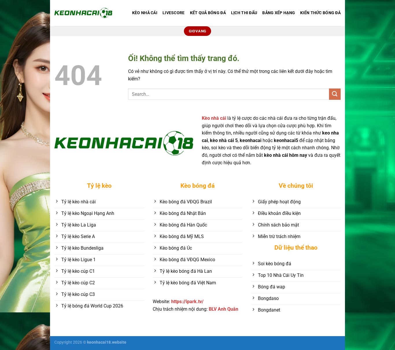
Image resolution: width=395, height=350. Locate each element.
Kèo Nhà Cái (144, 12)
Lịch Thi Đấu (244, 12)
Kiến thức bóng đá (320, 12)
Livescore (174, 12)
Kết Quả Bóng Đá (208, 12)
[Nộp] (335, 94)
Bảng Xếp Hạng (278, 12)
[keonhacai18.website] (83, 13)
